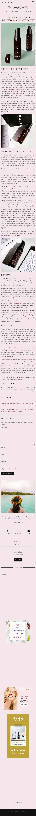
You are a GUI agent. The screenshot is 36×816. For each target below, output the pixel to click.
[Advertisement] (18, 598)
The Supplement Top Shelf (9, 389)
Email (3, 454)
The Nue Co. (15, 85)
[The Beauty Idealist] (18, 8)
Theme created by (18, 814)
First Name (18, 545)
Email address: (18, 552)
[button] (33, 2)
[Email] (8, 2)
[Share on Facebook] (6, 383)
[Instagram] (5, 2)
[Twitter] (2, 2)
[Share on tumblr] (13, 383)
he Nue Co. (16, 189)
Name (3, 447)
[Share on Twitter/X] (9, 383)
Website (3, 461)
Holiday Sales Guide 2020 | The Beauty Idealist (20, 403)
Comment (4, 427)
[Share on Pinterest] (11, 383)
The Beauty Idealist (20, 811)
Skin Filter (4, 366)
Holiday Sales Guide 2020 (27, 389)
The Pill (28, 79)
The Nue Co (4, 73)
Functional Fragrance (7, 89)
